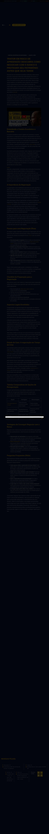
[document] (24, 417)
